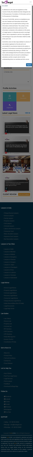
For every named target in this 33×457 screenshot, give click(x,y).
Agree (29, 65)
